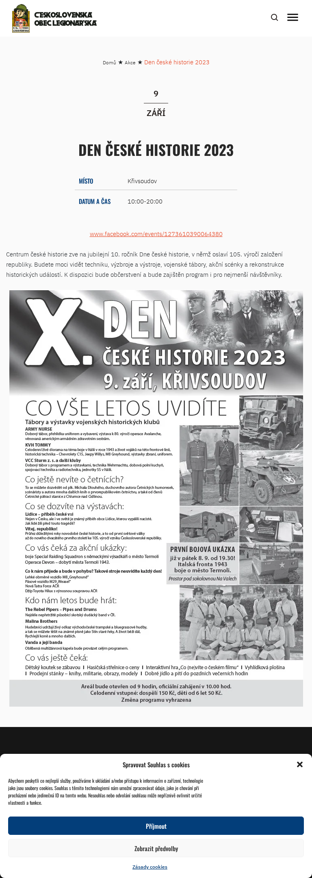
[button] (300, 764)
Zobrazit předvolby (156, 848)
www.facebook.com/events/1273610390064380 (156, 234)
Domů (109, 62)
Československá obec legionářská (66, 19)
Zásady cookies (149, 867)
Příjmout (156, 825)
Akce (130, 62)
